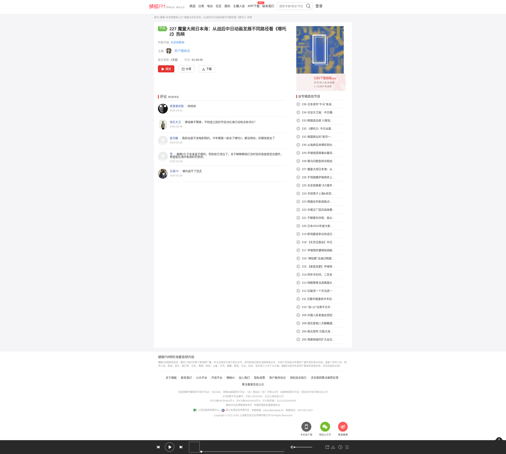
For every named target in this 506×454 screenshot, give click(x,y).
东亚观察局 (172, 17)
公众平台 (201, 377)
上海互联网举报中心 (208, 410)
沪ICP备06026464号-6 (248, 400)
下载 (209, 68)
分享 (188, 68)
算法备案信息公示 (253, 384)
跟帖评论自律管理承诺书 (239, 405)
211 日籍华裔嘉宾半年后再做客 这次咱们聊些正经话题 (335, 298)
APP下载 (254, 6)
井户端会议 (182, 50)
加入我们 (244, 377)
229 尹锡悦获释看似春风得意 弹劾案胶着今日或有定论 (335, 152)
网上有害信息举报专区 (237, 410)
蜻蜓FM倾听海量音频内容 (176, 357)
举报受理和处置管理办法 (267, 405)
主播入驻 (239, 6)
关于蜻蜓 (171, 377)
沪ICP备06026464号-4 (222, 400)
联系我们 (268, 6)
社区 (219, 6)
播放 (168, 68)
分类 (201, 6)
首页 (156, 17)
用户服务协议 (277, 377)
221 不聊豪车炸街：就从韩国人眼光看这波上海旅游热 (335, 217)
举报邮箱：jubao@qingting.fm (267, 410)
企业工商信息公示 (274, 396)
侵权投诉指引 (298, 377)
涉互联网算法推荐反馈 (324, 377)
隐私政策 (259, 377)
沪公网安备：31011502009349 (279, 400)
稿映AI (231, 377)
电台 (210, 6)
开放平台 (216, 377)
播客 (162, 17)
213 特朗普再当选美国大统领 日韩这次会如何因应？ (334, 282)
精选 (192, 6)
